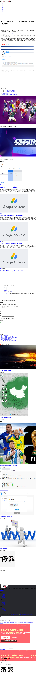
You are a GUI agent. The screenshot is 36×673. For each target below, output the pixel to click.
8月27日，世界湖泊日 (4, 335)
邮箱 (1, 315)
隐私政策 (3, 597)
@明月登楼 (5, 293)
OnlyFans (29, 622)
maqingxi (5, 290)
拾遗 (2, 9)
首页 (2, 3)
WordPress (7, 622)
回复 (12, 291)
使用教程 (12, 622)
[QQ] (1, 590)
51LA (4, 93)
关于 (2, 11)
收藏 (10, 94)
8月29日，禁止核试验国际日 (5, 370)
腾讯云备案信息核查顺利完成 (3, 548)
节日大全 (3, 604)
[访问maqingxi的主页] (4, 331)
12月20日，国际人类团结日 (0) (10, 91)
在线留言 (3, 595)
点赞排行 (3, 608)
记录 (2, 6)
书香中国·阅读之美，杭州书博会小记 (7, 338)
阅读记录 (3, 602)
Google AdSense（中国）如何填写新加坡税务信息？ (13, 215)
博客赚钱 (6, 93)
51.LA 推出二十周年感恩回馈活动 (10, 33)
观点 (2, 8)
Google (5, 622)
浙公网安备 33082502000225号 (28, 614)
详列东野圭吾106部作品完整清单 (6, 339)
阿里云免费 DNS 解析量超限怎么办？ (7, 336)
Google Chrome (25, 622)
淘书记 (10, 622)
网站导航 (3, 596)
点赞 (13, 94)
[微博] (0, 590)
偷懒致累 (1, 568)
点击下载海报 (3, 649)
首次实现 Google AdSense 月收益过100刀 (10, 187)
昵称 (1, 313)
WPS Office (4, 610)
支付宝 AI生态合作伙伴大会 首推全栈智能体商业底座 (9, 337)
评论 (1, 311)
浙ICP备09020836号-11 (15, 614)
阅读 (2, 7)
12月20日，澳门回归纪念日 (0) (10, 90)
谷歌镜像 (18, 622)
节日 (2, 10)
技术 (2, 5)
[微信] (2, 590)
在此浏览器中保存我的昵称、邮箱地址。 (7, 318)
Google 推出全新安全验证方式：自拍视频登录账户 (9, 340)
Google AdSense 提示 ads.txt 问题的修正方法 (11, 243)
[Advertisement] (18, 79)
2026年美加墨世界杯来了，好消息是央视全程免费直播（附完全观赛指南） (8, 465)
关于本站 (3, 594)
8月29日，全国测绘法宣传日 (5, 417)
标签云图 (3, 609)
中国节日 (15, 622)
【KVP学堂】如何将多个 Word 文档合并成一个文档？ (6, 516)
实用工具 (3, 601)
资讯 (2, 4)
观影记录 (3, 603)
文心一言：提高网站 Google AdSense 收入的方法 (12, 270)
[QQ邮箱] (3, 590)
